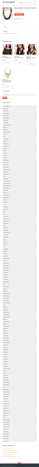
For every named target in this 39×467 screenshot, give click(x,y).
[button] (12, 8)
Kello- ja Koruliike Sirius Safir (7, 452)
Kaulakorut (19, 19)
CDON (20, 12)
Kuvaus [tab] (4, 24)
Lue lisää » (16, 33)
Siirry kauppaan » (19, 14)
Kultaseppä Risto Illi (6, 456)
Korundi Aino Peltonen (6, 450)
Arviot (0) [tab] (5, 27)
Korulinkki (4, 448)
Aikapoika (4, 454)
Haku (5, 97)
